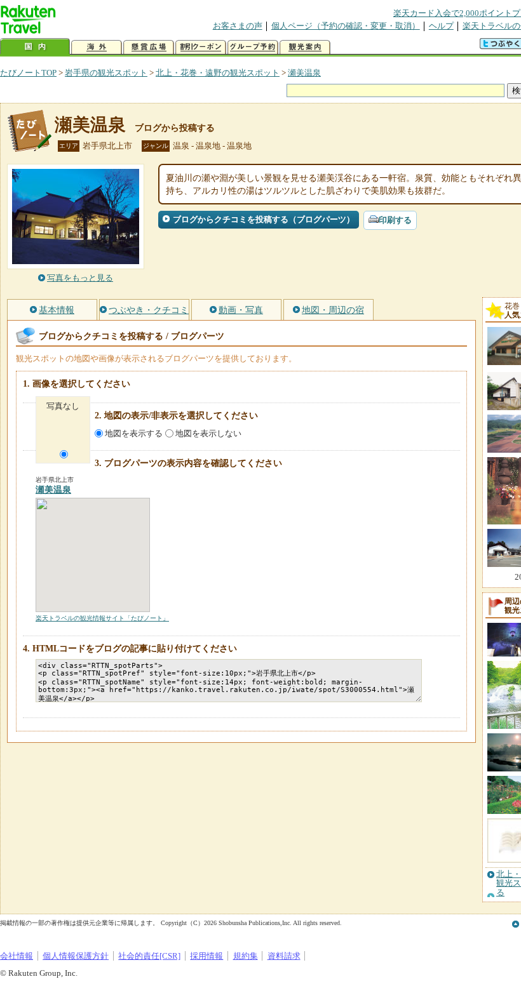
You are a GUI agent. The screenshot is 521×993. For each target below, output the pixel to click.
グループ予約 (252, 47)
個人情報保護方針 (76, 956)
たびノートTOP (28, 72)
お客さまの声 (237, 25)
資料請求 (284, 956)
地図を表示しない (208, 433)
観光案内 (305, 47)
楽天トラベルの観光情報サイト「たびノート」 (102, 618)
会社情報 (16, 956)
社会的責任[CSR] (149, 956)
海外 (96, 47)
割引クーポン (200, 47)
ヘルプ (441, 25)
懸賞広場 (148, 47)
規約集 (245, 956)
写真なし (62, 406)
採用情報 (206, 956)
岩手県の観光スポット (106, 72)
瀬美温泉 (304, 72)
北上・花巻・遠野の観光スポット (218, 72)
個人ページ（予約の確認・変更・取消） (345, 25)
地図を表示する (134, 433)
